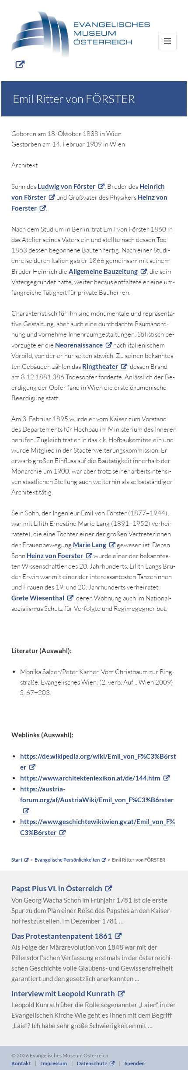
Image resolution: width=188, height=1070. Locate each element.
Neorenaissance (79, 345)
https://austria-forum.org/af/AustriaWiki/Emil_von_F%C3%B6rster (97, 794)
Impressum (54, 1063)
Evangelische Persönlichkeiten (67, 859)
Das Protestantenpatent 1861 (61, 936)
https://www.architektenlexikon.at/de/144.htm (90, 778)
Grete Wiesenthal (37, 598)
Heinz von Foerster (55, 555)
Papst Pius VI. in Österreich (56, 888)
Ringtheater (100, 366)
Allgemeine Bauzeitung (103, 271)
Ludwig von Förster (66, 186)
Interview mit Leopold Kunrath (63, 993)
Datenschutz (92, 1063)
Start (16, 859)
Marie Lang (89, 545)
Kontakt (21, 1063)
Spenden (135, 1063)
